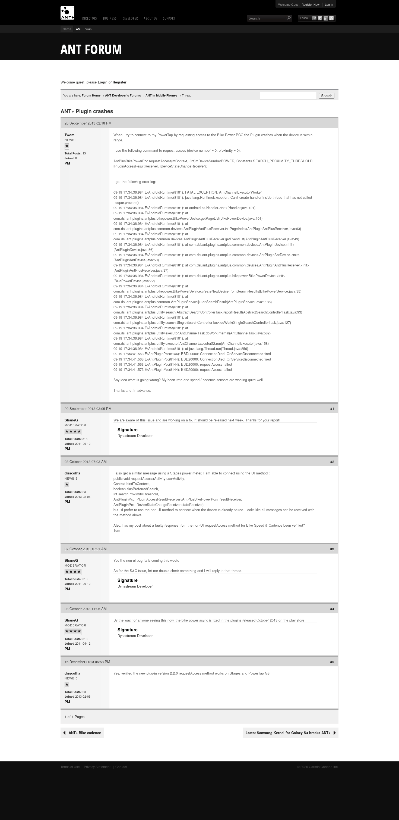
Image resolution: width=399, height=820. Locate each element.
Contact (121, 766)
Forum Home (91, 95)
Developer (130, 18)
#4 (332, 608)
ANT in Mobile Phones (161, 95)
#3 (332, 548)
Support (169, 18)
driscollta (72, 473)
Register (119, 82)
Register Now (310, 4)
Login (102, 82)
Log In (329, 4)
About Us (150, 18)
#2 (332, 461)
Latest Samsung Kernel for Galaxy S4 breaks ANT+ (288, 732)
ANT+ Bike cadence (85, 732)
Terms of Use (70, 766)
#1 (332, 408)
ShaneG (71, 420)
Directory (89, 18)
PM (67, 163)
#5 (332, 661)
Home (67, 29)
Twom (69, 134)
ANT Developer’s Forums (123, 95)
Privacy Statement (97, 766)
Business (110, 18)
